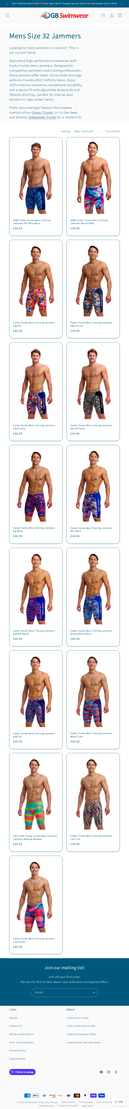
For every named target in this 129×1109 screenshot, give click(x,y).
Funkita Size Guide (78, 1018)
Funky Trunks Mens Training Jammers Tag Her (34, 324)
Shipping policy (46, 1105)
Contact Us (15, 1026)
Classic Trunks (42, 112)
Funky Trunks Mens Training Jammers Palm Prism (91, 324)
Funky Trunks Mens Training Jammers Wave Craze (91, 735)
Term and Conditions (21, 1042)
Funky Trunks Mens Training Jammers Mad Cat (34, 735)
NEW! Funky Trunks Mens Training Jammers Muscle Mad (89, 222)
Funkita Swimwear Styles (81, 1034)
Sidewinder (37, 117)
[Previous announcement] (7, 3)
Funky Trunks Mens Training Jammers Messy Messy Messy (91, 632)
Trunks (51, 117)
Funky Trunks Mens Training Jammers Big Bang (34, 530)
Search (13, 1018)
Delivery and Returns (21, 1034)
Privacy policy (86, 1102)
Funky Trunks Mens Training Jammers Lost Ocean (34, 940)
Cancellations (17, 1059)
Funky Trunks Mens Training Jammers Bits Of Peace (91, 427)
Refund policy (68, 1102)
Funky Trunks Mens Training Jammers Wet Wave (91, 530)
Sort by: (66, 131)
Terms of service (104, 1102)
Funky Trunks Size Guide (81, 1026)
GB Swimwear (31, 1102)
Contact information (68, 1105)
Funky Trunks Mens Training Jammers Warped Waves (34, 632)
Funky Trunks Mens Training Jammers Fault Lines (34, 427)
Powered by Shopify (48, 1102)
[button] (8, 15)
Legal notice (88, 1105)
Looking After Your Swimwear (84, 1042)
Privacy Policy (17, 1050)
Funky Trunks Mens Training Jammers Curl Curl (91, 838)
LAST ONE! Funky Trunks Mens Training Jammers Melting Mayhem (35, 838)
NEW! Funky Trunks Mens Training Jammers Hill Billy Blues (32, 222)
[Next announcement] (122, 3)
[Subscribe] (94, 992)
